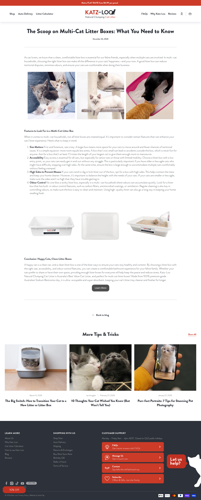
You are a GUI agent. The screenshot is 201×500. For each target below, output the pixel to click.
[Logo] (100, 13)
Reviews (8, 457)
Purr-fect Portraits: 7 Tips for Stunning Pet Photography (165, 403)
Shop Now (58, 438)
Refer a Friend (59, 461)
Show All (192, 334)
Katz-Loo (14, 495)
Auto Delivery (59, 442)
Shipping (57, 446)
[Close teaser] (25, 487)
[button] (190, 13)
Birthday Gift (59, 457)
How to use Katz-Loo (14, 450)
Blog (7, 454)
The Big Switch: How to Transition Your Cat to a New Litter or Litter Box (35, 403)
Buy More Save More (62, 454)
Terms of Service (60, 465)
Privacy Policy (23, 495)
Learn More (100, 288)
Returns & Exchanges (63, 450)
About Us (9, 438)
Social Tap (41, 495)
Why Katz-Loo (11, 442)
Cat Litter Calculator (14, 446)
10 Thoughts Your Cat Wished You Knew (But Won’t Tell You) (100, 403)
